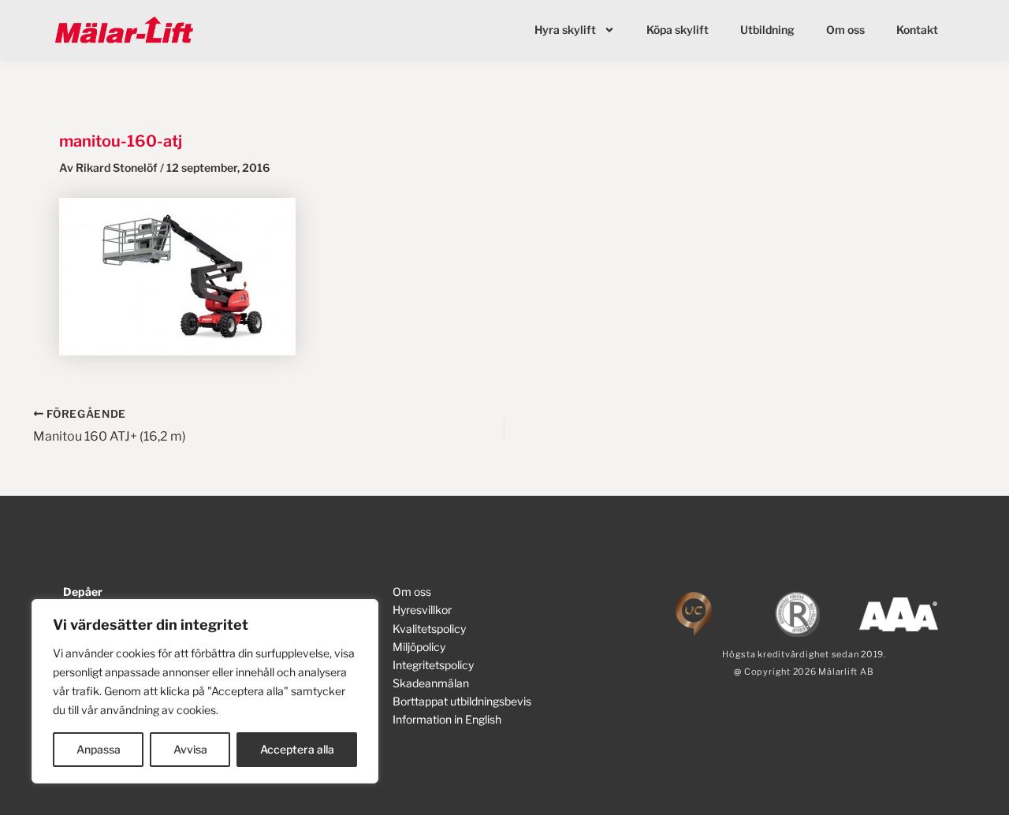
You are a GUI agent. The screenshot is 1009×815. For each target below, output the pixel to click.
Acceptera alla (297, 749)
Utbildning (767, 29)
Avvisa (190, 749)
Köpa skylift (677, 29)
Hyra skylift (565, 29)
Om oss (845, 29)
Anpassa (98, 749)
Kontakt (917, 29)
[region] (205, 691)
